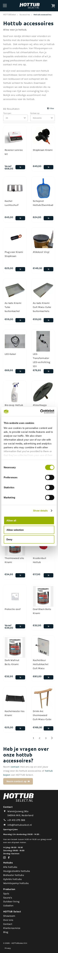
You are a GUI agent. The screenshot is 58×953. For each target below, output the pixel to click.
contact (15, 766)
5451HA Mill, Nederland (20, 815)
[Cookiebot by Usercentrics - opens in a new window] (41, 411)
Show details (40, 510)
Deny (9, 539)
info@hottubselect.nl (19, 824)
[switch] (49, 477)
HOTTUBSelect (9, 14)
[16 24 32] (15, 118)
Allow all (11, 520)
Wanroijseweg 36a (17, 811)
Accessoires (24, 14)
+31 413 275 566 (16, 820)
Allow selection (15, 529)
